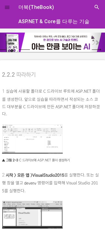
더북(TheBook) (36, 7)
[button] (7, 7)
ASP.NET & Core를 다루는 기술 (54, 21)
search (97, 7)
